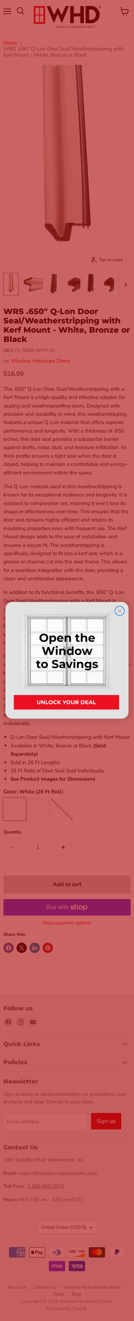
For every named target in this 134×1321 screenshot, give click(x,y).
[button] (67, 660)
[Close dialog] (119, 611)
